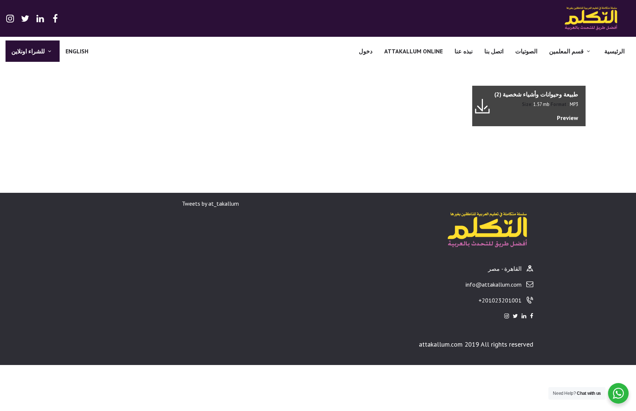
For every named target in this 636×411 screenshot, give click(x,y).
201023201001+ (500, 300)
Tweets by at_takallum (210, 203)
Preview (567, 117)
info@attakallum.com (494, 284)
